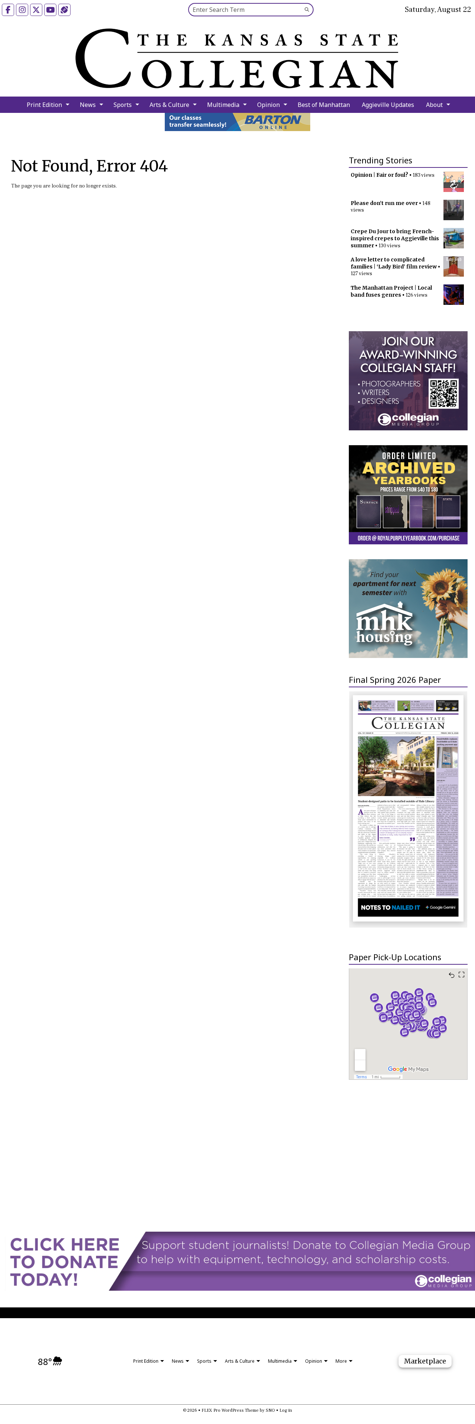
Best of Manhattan (324, 105)
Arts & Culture (169, 105)
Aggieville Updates (388, 105)
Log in (285, 1410)
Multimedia (223, 105)
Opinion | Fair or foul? (379, 175)
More (341, 1361)
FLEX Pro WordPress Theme (230, 1410)
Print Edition (44, 105)
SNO (270, 1410)
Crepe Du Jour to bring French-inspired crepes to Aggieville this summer (395, 238)
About (434, 105)
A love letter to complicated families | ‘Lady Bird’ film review (394, 263)
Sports (123, 105)
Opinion (268, 105)
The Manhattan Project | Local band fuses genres (391, 291)
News (88, 105)
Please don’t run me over (384, 203)
